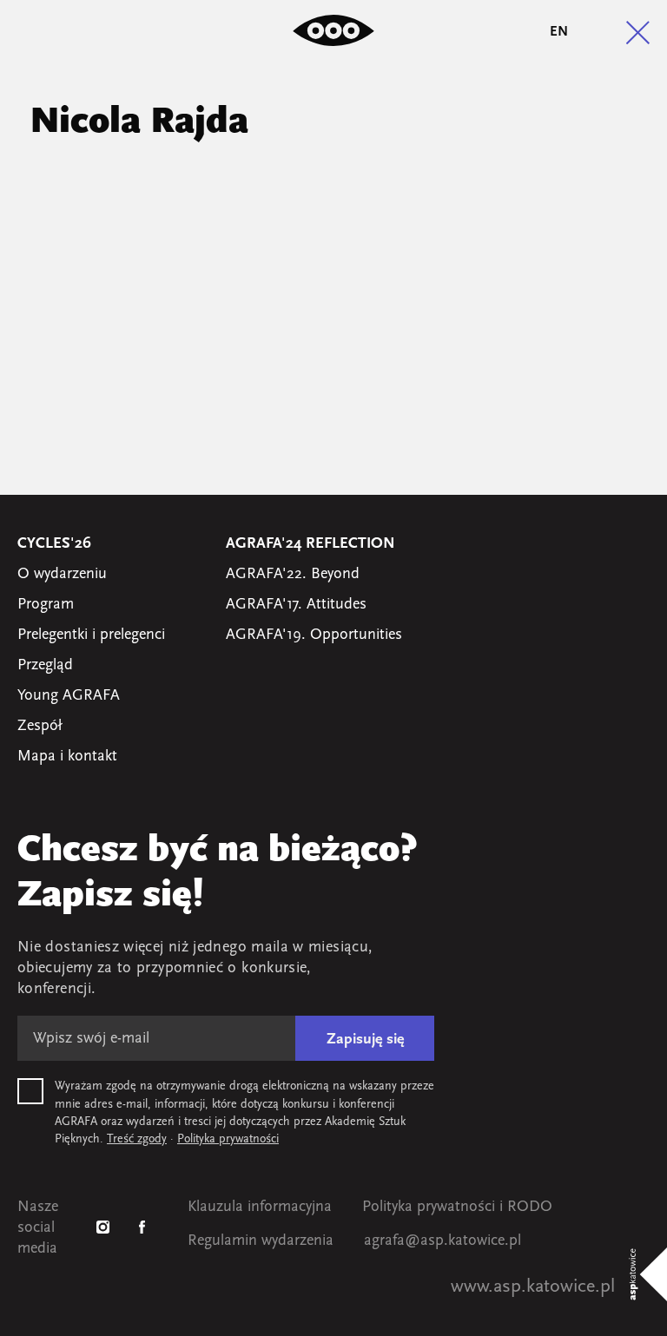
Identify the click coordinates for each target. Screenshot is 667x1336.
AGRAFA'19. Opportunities (314, 635)
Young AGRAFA (68, 696)
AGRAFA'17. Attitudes (296, 605)
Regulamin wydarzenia (261, 1241)
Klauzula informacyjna (260, 1207)
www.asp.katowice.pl (533, 1287)
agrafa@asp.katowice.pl (442, 1241)
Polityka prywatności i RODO (457, 1207)
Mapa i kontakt (67, 757)
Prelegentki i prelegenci (91, 635)
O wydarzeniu (62, 574)
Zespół (39, 726)
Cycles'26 (54, 544)
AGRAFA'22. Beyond (293, 574)
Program (45, 605)
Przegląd (45, 666)
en (559, 32)
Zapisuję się (365, 1040)
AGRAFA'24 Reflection (310, 544)
